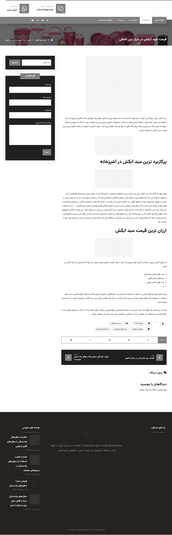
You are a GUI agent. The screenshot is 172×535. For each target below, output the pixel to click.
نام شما (48, 84)
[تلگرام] (32, 20)
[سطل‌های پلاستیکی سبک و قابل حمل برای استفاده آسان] (35, 499)
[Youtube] (75, 470)
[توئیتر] (42, 20)
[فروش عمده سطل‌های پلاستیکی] (35, 484)
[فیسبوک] (47, 20)
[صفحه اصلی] (52, 40)
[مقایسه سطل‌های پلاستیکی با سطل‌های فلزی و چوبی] (35, 440)
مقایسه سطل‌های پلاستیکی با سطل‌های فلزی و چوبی (17, 441)
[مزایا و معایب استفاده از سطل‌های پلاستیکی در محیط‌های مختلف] (35, 460)
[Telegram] (80, 470)
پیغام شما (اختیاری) (43, 122)
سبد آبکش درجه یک (102, 329)
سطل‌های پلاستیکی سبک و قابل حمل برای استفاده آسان (18, 501)
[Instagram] (86, 470)
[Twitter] (91, 470)
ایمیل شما (47, 97)
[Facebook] (96, 470)
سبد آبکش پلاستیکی (120, 329)
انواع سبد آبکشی (137, 329)
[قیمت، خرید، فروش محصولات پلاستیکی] (157, 7)
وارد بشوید (144, 389)
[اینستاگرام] (37, 20)
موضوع (48, 110)
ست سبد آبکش (116, 323)
